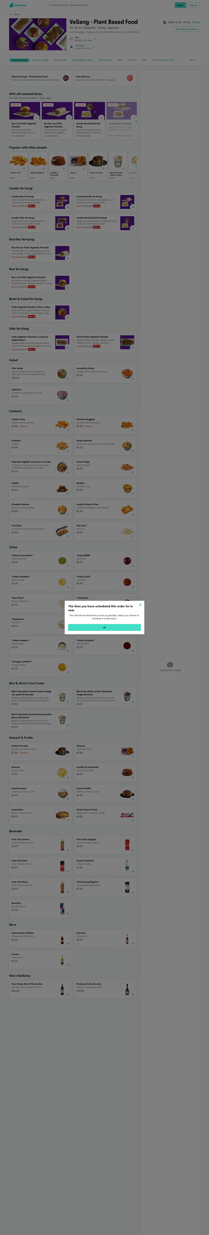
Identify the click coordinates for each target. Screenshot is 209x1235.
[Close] (140, 604)
